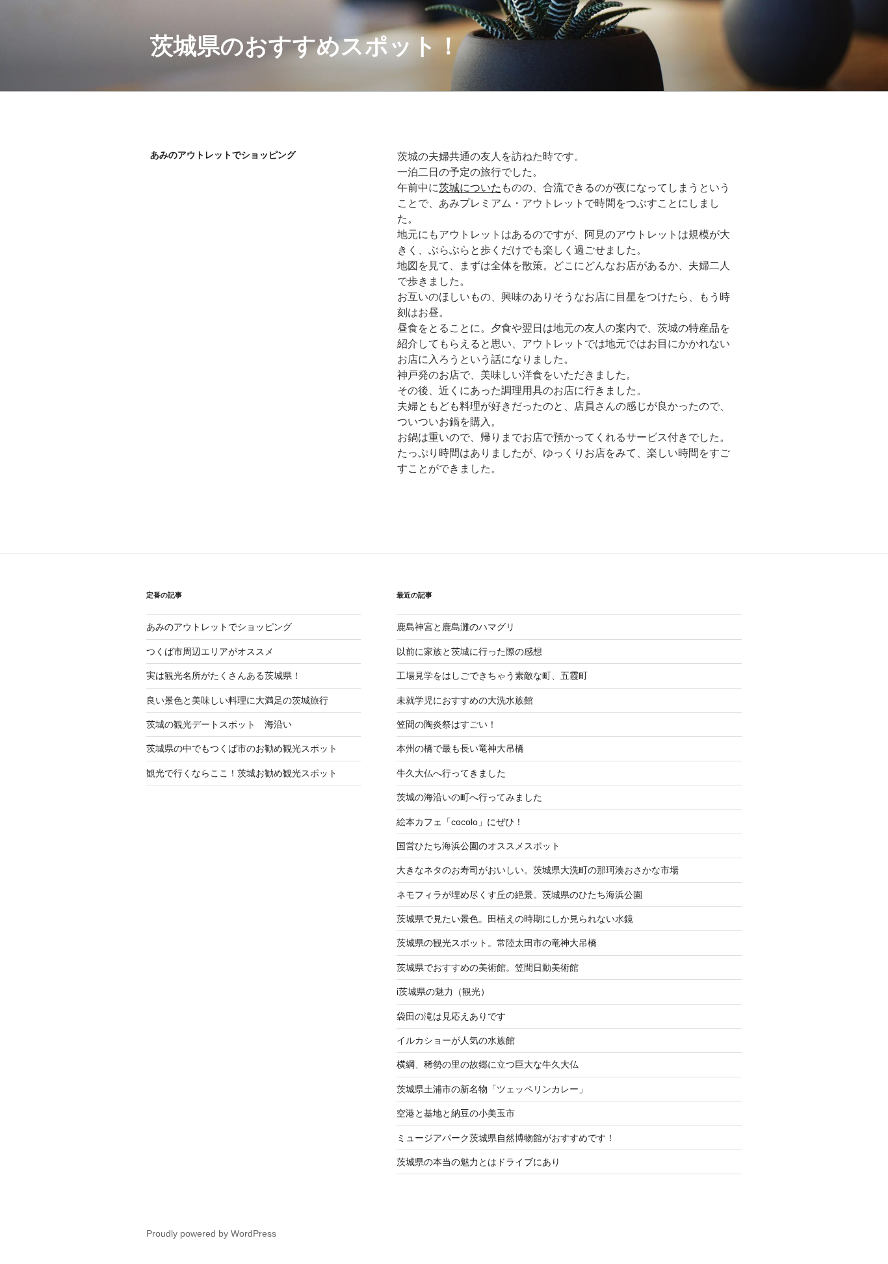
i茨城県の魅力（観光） (443, 991)
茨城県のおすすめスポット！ (305, 46)
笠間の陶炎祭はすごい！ (447, 724)
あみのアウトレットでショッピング (219, 627)
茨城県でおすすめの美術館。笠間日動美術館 (488, 967)
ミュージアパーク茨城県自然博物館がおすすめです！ (506, 1138)
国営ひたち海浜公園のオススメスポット (478, 846)
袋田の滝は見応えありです (451, 1016)
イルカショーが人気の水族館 (456, 1040)
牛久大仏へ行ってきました (451, 773)
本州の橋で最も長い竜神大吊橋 (460, 748)
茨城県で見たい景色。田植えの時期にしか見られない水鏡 (515, 919)
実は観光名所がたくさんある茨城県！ (223, 675)
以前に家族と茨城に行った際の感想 (469, 651)
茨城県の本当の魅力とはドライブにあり (478, 1162)
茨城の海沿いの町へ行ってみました (469, 797)
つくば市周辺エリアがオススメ (210, 651)
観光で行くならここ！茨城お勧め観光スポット (241, 773)
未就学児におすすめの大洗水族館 (465, 700)
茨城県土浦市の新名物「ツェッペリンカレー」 (492, 1089)
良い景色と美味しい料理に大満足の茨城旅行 (237, 700)
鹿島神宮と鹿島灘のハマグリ (456, 627)
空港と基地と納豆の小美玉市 (456, 1113)
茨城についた (470, 187)
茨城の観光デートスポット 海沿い (219, 724)
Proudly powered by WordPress (211, 1233)
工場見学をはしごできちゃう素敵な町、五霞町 (492, 675)
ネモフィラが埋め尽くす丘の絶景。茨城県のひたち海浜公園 (519, 894)
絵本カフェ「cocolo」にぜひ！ (460, 822)
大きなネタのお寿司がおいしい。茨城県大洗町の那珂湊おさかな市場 (538, 870)
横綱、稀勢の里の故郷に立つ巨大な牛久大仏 (488, 1064)
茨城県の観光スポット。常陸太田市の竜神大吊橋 (497, 943)
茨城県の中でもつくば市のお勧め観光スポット (241, 748)
